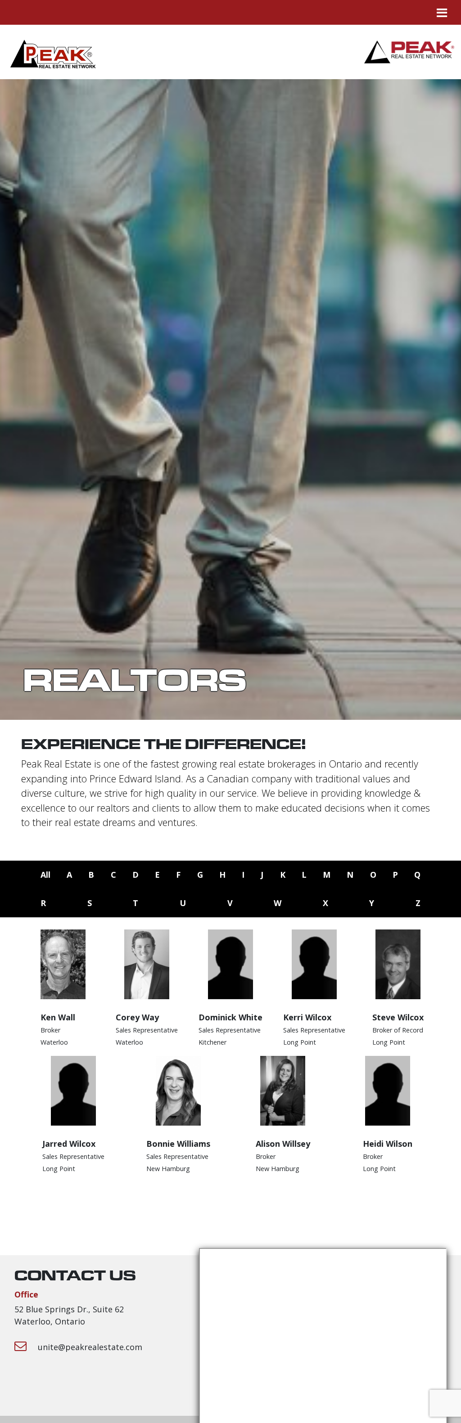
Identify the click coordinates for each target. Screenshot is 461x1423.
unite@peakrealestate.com (90, 1347)
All (45, 874)
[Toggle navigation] (441, 12)
